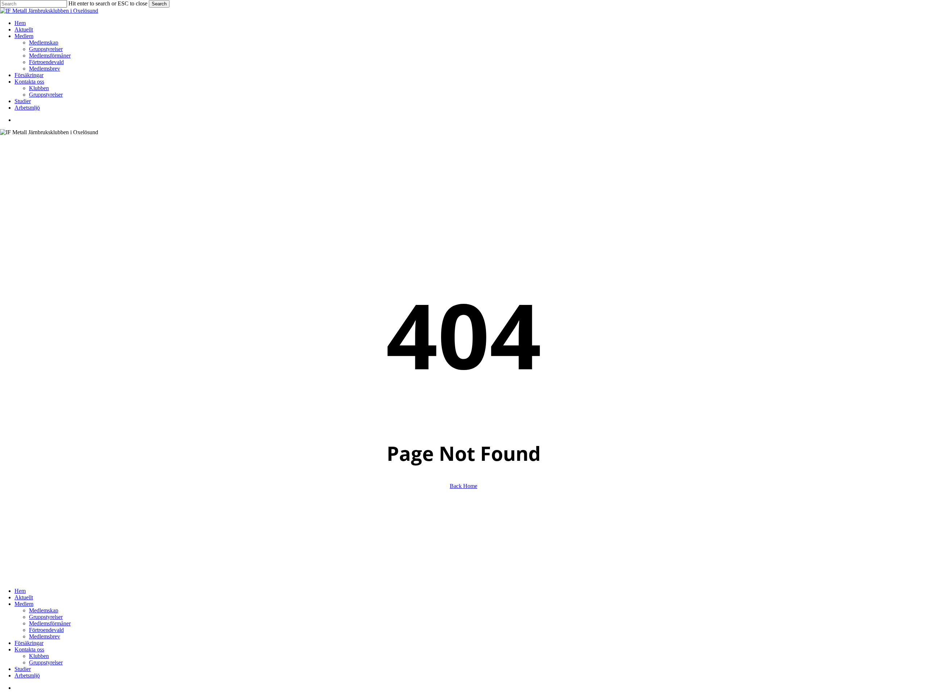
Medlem (23, 604)
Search (159, 4)
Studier (22, 669)
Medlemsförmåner (50, 623)
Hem (20, 591)
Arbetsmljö (27, 675)
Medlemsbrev (44, 636)
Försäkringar (28, 643)
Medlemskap (43, 610)
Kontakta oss (29, 649)
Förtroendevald (46, 630)
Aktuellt (23, 597)
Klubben (39, 656)
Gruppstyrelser (46, 617)
